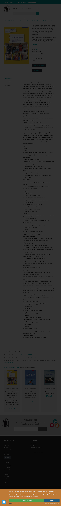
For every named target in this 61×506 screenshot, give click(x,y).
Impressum (47, 503)
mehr (52, 500)
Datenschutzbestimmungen (55, 503)
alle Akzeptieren (26, 500)
